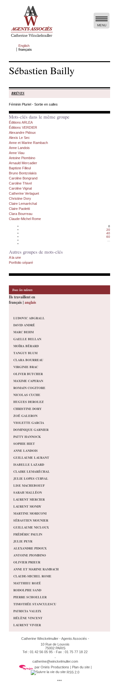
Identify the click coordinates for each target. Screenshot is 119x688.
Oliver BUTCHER (28, 374)
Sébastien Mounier (30, 520)
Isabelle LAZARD (28, 464)
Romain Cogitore (29, 388)
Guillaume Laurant (31, 457)
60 (108, 236)
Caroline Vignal (20, 188)
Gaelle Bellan (27, 339)
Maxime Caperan (28, 381)
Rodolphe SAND (27, 590)
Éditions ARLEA (21, 122)
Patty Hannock (27, 436)
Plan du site (81, 667)
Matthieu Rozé (27, 583)
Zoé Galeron (25, 415)
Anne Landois (19, 148)
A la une (15, 257)
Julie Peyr (22, 541)
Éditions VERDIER (23, 127)
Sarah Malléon (27, 492)
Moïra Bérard (26, 346)
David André (24, 325)
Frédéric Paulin (27, 534)
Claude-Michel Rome (25, 219)
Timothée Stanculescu (34, 604)
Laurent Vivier (27, 625)
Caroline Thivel (20, 183)
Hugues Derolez (28, 401)
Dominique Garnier (31, 429)
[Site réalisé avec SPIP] (26, 667)
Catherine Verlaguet (24, 193)
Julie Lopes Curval (30, 478)
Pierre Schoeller (30, 597)
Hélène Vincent (28, 618)
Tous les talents (22, 290)
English (24, 46)
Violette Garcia (28, 422)
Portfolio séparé (21, 262)
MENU (101, 25)
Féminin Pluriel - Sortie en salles (33, 104)
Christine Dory (20, 198)
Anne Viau (16, 153)
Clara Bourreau (20, 214)
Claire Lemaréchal (23, 203)
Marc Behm (23, 332)
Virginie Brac (25, 367)
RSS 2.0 (72, 672)
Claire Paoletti (19, 209)
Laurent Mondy (27, 506)
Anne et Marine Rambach (28, 143)
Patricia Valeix (27, 611)
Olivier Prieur (26, 562)
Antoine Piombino (22, 158)
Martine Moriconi (30, 513)
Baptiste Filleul (20, 168)
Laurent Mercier (29, 499)
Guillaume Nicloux (31, 527)
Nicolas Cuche (26, 395)
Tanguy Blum (25, 353)
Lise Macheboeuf (29, 485)
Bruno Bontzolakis (23, 173)
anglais (30, 302)
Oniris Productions (55, 667)
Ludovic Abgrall (29, 318)
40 (108, 233)
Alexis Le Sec (19, 138)
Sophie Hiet (24, 443)
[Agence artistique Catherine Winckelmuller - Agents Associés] (31, 38)
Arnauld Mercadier (23, 163)
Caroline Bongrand (23, 178)
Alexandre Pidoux (22, 132)
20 (108, 229)
